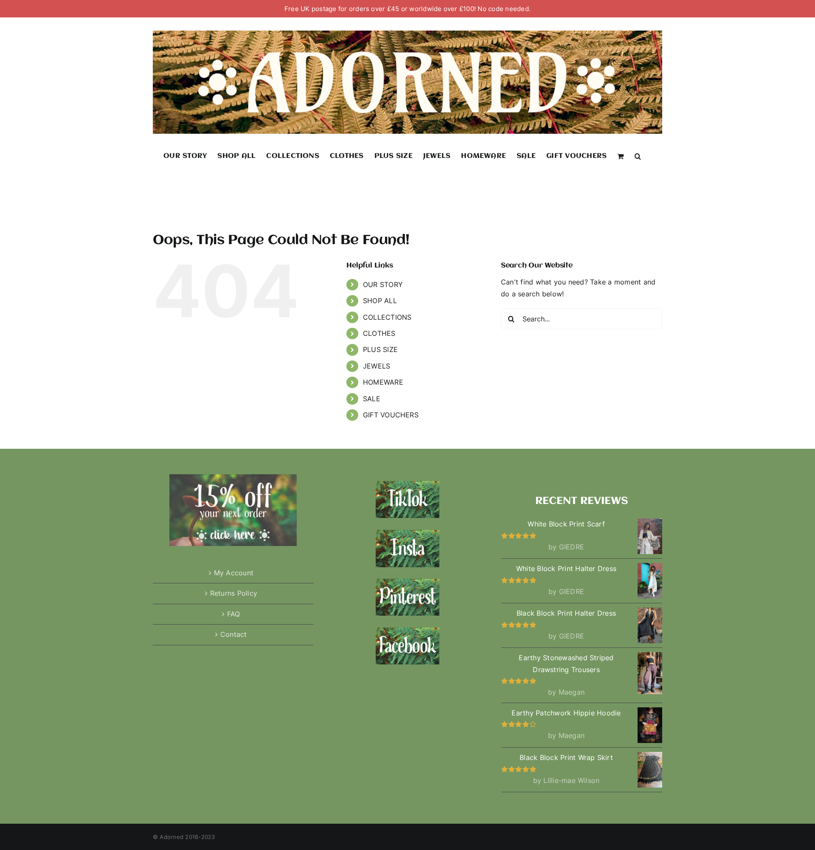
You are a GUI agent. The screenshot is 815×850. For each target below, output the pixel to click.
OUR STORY (383, 284)
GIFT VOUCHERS (391, 415)
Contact (233, 634)
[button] (638, 155)
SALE (371, 398)
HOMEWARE (383, 382)
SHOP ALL (380, 300)
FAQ (233, 614)
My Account (233, 573)
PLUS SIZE (380, 349)
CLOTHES (379, 333)
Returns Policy (233, 593)
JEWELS (376, 366)
